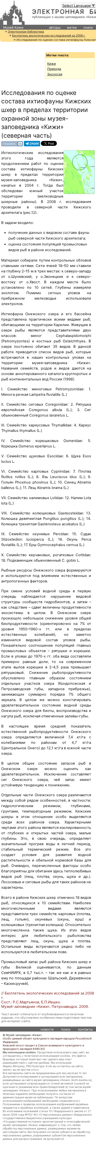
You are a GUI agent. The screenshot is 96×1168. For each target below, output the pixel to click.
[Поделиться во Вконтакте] (12, 143)
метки (72, 27)
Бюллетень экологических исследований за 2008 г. (48, 35)
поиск (88, 27)
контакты (85, 1029)
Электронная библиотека (26, 31)
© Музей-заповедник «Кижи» (22, 1035)
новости (47, 1029)
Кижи (51, 64)
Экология (54, 74)
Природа (54, 69)
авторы (55, 27)
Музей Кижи (13, 27)
